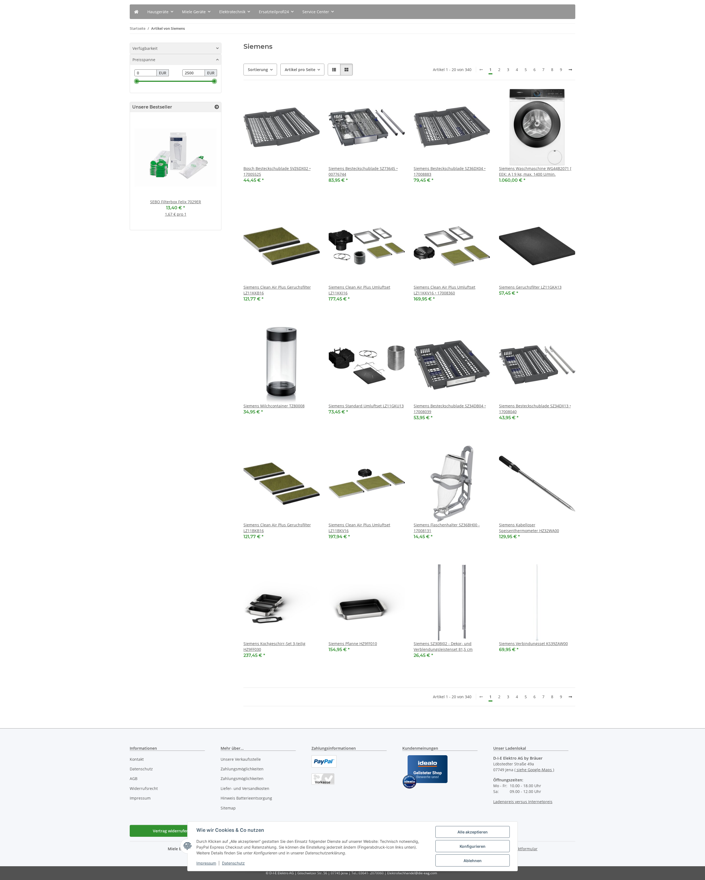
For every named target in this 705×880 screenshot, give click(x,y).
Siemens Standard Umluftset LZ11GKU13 (366, 405)
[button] (334, 69)
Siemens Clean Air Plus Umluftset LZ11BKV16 (359, 527)
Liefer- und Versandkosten (245, 788)
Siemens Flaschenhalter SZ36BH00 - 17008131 (447, 527)
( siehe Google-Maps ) (534, 769)
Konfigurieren (473, 846)
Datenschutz (233, 863)
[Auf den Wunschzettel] (310, 98)
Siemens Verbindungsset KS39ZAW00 (533, 643)
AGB (133, 778)
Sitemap (228, 808)
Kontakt (137, 759)
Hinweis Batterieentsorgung (246, 798)
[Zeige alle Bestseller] (217, 107)
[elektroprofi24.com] (136, 11)
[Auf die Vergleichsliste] (296, 98)
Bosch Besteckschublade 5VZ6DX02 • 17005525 (277, 171)
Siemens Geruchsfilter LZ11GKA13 (530, 287)
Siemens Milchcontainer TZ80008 (274, 405)
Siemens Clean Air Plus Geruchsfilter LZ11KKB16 (277, 290)
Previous (143, 173)
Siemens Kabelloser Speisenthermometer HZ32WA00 (529, 527)
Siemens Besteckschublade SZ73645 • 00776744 (363, 171)
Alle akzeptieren (472, 832)
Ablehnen (472, 860)
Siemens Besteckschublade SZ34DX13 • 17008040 (535, 408)
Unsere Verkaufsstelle (241, 759)
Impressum (206, 863)
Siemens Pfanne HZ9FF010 (353, 643)
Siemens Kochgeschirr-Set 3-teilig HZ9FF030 (274, 646)
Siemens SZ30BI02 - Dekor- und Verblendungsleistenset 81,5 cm (443, 646)
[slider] (136, 81)
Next (207, 173)
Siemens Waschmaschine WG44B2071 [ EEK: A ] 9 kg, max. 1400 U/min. (535, 171)
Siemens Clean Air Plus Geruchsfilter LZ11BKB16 (277, 527)
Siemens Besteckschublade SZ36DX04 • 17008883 (450, 171)
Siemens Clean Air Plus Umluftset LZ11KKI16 (359, 290)
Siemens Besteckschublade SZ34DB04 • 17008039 (450, 408)
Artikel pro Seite (300, 69)
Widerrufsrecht (144, 788)
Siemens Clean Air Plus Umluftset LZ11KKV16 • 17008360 (444, 290)
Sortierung (258, 69)
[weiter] (570, 69)
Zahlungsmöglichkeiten (242, 768)
